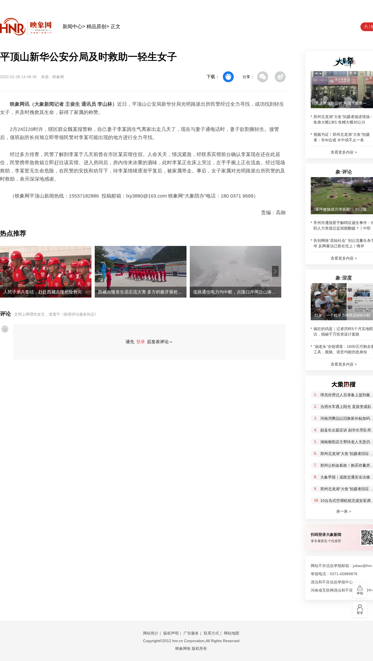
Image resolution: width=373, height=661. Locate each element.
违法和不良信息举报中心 (332, 582)
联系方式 (211, 633)
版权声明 (171, 633)
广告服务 (191, 633)
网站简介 (150, 633)
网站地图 (231, 633)
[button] (6, 271)
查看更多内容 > (344, 152)
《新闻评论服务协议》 (79, 314)
